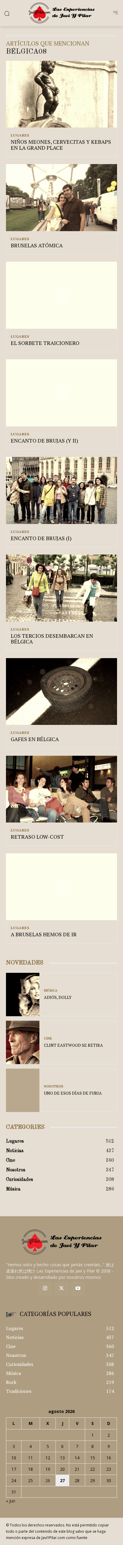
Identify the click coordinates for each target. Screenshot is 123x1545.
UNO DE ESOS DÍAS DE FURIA (73, 1093)
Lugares (20, 135)
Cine (48, 1038)
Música (50, 990)
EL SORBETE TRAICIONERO (45, 342)
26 (47, 1480)
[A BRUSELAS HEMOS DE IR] (61, 886)
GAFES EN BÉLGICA (35, 739)
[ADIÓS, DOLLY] (22, 994)
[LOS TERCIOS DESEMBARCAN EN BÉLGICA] (61, 588)
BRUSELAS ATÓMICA (37, 245)
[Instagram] (45, 1288)
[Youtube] (77, 1288)
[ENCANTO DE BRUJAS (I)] (61, 490)
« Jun (10, 1501)
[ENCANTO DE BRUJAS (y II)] (61, 392)
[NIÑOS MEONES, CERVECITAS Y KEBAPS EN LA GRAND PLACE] (61, 94)
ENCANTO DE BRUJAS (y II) (44, 440)
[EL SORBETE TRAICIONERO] (61, 295)
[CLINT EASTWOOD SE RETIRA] (22, 1042)
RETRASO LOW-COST (37, 836)
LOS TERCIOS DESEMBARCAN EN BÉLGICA (52, 638)
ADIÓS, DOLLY (58, 997)
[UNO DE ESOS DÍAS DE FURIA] (22, 1090)
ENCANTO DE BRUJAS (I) (41, 538)
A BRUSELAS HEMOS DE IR (44, 934)
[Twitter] (61, 1288)
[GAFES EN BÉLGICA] (61, 691)
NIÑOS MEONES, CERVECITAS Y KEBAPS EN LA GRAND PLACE (61, 144)
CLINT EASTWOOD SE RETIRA (73, 1045)
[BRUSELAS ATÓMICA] (61, 197)
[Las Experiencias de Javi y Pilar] (61, 13)
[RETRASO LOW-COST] (61, 789)
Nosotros (53, 1086)
